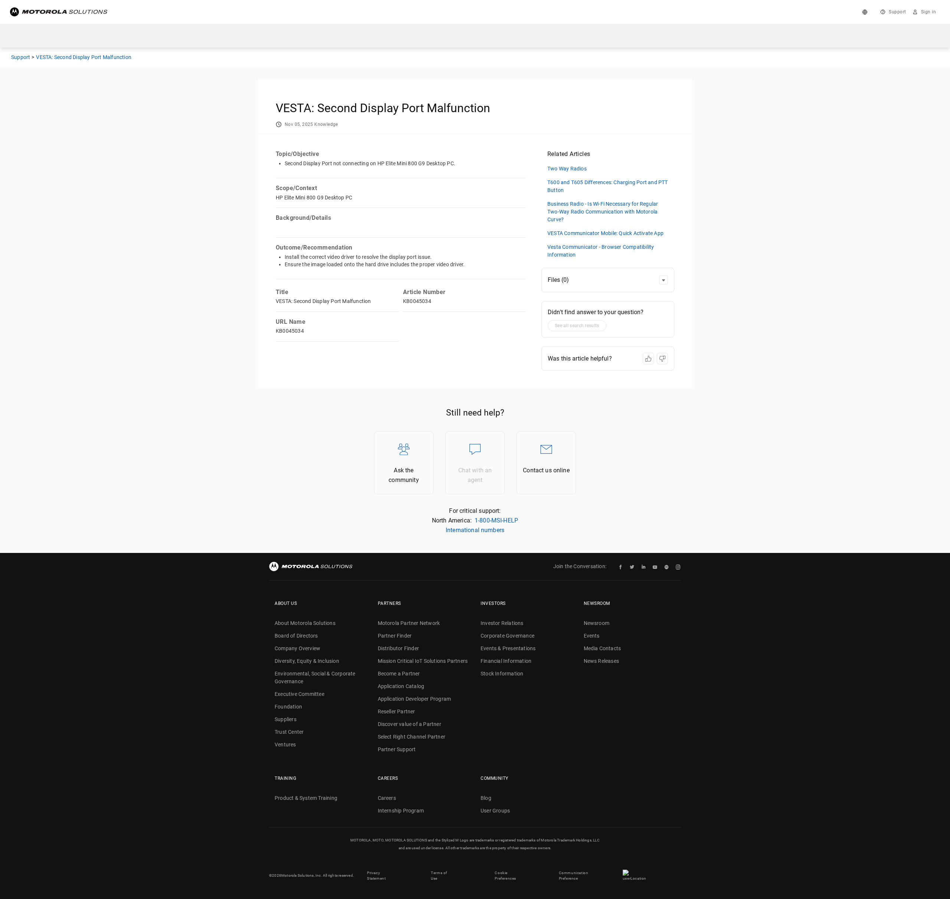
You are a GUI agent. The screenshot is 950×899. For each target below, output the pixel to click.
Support (897, 11)
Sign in (928, 11)
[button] (663, 280)
